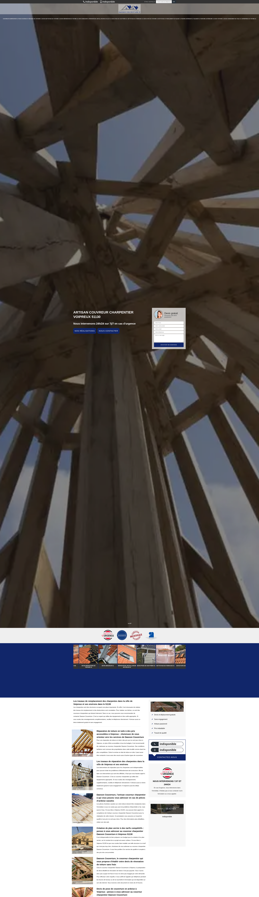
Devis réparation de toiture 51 (69, 18)
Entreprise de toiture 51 (249, 18)
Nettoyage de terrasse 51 (135, 18)
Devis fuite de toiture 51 (150, 18)
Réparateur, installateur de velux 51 (100, 18)
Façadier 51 (196, 18)
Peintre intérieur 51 (187, 18)
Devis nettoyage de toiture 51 (51, 18)
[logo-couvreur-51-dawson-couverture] (129, 8)
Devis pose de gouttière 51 (119, 18)
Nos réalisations (85, 331)
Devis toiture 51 (219, 18)
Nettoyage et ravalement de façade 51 (169, 18)
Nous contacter (108, 331)
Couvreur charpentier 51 (10, 18)
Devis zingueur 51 (84, 18)
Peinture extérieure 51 (207, 18)
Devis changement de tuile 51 (232, 18)
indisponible (91, 2)
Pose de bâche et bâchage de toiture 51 (30, 18)
